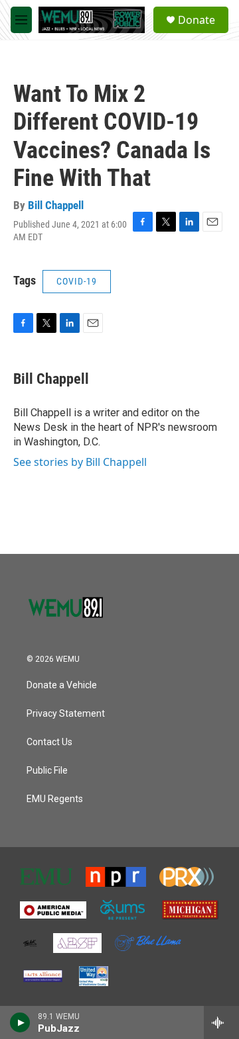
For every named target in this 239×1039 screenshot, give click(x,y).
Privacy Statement (66, 714)
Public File (47, 771)
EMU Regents (55, 799)
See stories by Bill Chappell (80, 462)
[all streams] (221, 1022)
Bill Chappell (56, 205)
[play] (20, 1022)
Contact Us (49, 742)
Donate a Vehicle (62, 685)
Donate (196, 20)
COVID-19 (76, 281)
